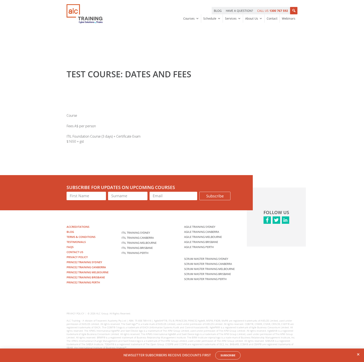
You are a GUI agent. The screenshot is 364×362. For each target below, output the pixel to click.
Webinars (288, 18)
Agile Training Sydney (199, 227)
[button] (293, 10)
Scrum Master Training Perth (205, 279)
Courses (189, 18)
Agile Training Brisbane (201, 242)
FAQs (70, 247)
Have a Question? (239, 11)
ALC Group (102, 313)
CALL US (272, 11)
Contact (272, 18)
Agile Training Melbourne (203, 237)
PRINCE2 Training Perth (83, 282)
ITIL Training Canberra (138, 238)
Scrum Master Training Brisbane (207, 274)
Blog (70, 232)
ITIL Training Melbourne (139, 243)
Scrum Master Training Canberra (208, 264)
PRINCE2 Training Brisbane (86, 277)
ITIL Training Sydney (136, 233)
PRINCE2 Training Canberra (86, 267)
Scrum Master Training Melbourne (209, 269)
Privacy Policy (77, 257)
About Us (251, 18)
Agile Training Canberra (201, 232)
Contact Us (75, 252)
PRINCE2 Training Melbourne (87, 272)
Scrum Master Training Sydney (206, 259)
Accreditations (78, 227)
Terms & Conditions (81, 237)
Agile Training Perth (199, 247)
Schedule (209, 18)
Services (231, 18)
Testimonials (76, 242)
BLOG (218, 11)
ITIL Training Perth (135, 253)
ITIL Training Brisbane (137, 248)
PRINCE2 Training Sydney (84, 262)
